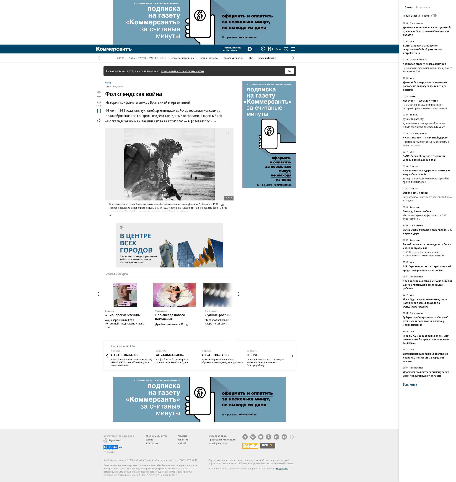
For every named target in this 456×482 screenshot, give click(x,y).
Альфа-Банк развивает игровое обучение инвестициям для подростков (222, 361)
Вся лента (410, 384)
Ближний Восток (267, 58)
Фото (108, 82)
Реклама (182, 435)
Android (181, 443)
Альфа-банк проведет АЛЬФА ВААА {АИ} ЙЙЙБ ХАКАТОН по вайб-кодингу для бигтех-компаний (131, 362)
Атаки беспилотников (183, 58)
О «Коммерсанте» (157, 435)
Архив (149, 439)
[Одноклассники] (268, 437)
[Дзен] (260, 437)
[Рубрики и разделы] (293, 49)
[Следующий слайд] (238, 294)
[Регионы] (263, 49)
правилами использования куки (182, 71)
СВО (251, 58)
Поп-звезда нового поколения (170, 317)
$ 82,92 (120, 58)
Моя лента (423, 7)
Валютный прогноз (233, 58)
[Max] (284, 437)
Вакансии (182, 439)
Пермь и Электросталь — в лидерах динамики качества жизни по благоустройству (265, 362)
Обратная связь (218, 435)
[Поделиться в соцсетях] (99, 120)
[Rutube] (276, 437)
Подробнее (282, 468)
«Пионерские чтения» (123, 315)
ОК (289, 71)
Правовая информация (222, 439)
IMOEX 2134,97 (156, 58)
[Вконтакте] (253, 437)
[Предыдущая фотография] (108, 164)
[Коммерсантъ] (114, 49)
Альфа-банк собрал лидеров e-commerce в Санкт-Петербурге (172, 361)
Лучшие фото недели (222, 315)
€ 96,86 (131, 58)
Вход (278, 49)
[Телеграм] (245, 437)
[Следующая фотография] (230, 164)
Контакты (152, 443)
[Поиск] (286, 49)
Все (133, 346)
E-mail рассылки (218, 443)
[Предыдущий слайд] (98, 294)
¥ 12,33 (142, 58)
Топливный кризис (208, 58)
